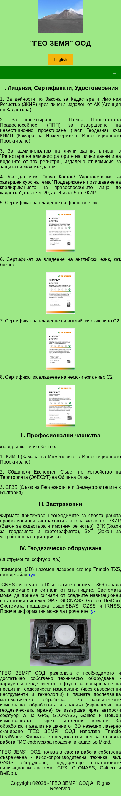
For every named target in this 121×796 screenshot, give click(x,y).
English (60, 59)
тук (31, 574)
